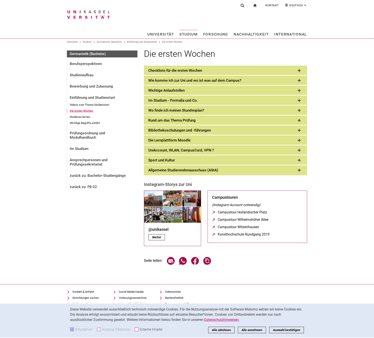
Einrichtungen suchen (86, 297)
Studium (188, 34)
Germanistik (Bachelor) (109, 42)
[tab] (225, 71)
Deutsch (298, 5)
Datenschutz (173, 291)
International (290, 34)
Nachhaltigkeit (251, 34)
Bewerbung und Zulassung (91, 86)
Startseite (72, 42)
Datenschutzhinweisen (221, 320)
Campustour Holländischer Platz (242, 212)
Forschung (215, 34)
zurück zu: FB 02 (83, 187)
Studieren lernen (80, 117)
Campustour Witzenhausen (238, 227)
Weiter (158, 237)
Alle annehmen (252, 330)
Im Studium (79, 148)
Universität (160, 34)
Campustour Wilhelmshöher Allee (243, 220)
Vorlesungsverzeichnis (133, 297)
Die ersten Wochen (172, 42)
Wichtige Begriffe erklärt (85, 123)
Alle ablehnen (221, 330)
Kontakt (272, 5)
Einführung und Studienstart (142, 42)
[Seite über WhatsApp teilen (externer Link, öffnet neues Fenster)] (183, 264)
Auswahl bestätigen (286, 330)
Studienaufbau (81, 75)
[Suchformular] (242, 5)
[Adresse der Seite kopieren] (207, 264)
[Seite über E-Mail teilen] (171, 264)
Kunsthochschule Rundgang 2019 (243, 234)
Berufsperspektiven (86, 64)
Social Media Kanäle (131, 291)
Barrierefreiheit (174, 297)
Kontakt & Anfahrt (83, 291)
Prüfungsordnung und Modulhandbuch (87, 135)
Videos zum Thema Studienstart (89, 104)
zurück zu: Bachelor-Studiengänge (98, 175)
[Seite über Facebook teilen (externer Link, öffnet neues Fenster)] (195, 264)
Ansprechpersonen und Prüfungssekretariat (89, 162)
